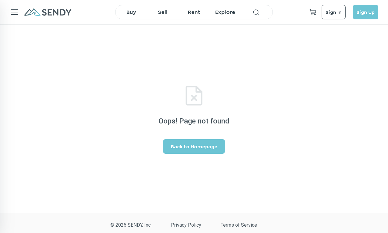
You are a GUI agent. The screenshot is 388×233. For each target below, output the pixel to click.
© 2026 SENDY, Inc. (131, 225)
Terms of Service (239, 225)
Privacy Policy (186, 225)
